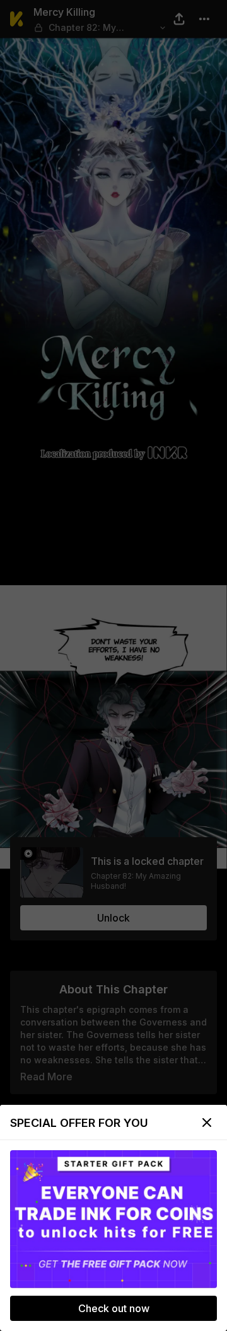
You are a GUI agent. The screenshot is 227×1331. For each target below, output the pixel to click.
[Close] (207, 1122)
